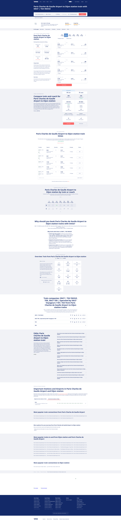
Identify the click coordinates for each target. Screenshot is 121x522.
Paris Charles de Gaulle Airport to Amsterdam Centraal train (57, 451)
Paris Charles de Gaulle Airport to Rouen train (42, 447)
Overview (58, 29)
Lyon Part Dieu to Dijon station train (53, 453)
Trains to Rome (36, 499)
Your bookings (77, 1)
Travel (78, 498)
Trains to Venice (37, 502)
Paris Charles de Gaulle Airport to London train (55, 447)
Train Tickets (36, 498)
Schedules (53, 29)
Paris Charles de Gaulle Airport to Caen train (82, 442)
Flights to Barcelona (59, 502)
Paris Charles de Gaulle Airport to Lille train (54, 415)
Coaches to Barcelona (49, 504)
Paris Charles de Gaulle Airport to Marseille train (42, 418)
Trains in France (43, 471)
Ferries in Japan (69, 499)
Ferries (51, 1)
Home (35, 471)
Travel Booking (79, 505)
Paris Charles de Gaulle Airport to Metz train (41, 444)
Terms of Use (49, 519)
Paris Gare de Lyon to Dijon (62, 393)
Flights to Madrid (58, 504)
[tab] (60, 38)
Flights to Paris (58, 501)
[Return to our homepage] (37, 1)
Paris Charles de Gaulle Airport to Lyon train (41, 453)
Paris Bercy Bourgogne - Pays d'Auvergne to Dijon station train (71, 447)
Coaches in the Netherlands (50, 501)
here (68, 181)
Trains (41, 1)
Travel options (47, 29)
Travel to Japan (79, 501)
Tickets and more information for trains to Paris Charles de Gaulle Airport (46, 430)
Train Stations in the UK (81, 504)
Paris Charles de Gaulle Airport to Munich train (68, 442)
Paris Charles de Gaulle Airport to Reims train (82, 447)
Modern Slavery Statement (64, 519)
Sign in (86, 1)
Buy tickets (42, 29)
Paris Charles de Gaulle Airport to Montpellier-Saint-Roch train (71, 453)
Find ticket (38, 47)
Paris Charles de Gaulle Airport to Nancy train (68, 444)
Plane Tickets (57, 498)
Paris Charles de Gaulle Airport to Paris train (68, 418)
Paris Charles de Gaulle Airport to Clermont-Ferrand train (84, 451)
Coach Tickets (47, 498)
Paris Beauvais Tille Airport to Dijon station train (69, 449)
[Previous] (46, 202)
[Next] (85, 35)
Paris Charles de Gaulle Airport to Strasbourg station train (70, 415)
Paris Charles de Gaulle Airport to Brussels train (82, 415)
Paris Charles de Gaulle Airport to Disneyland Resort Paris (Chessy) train (60, 418)
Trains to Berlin (37, 504)
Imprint (44, 519)
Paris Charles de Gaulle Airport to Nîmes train (82, 444)
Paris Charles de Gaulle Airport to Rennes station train (56, 455)
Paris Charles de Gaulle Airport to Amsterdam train (43, 449)
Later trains (79, 177)
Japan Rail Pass (79, 499)
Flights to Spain (58, 505)
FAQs (68, 29)
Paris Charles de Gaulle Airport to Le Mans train (42, 455)
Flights (48, 1)
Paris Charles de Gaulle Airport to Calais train (55, 444)
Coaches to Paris (48, 502)
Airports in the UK (80, 502)
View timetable (38, 59)
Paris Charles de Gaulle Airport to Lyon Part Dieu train (83, 449)
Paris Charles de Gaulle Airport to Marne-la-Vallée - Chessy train (45, 442)
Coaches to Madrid (48, 505)
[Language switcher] (71, 1)
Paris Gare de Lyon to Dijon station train (54, 449)
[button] (58, 14)
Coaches (44, 1)
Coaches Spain (47, 499)
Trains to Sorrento (37, 505)
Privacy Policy (55, 519)
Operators (64, 29)
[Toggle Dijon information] (85, 403)
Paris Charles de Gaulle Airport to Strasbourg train (43, 415)
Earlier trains (41, 177)
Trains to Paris (36, 501)
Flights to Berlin (58, 499)
